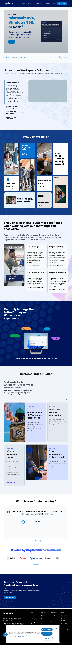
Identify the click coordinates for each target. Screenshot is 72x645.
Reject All (47, 633)
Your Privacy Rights (47, 637)
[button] (5, 634)
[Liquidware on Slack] (20, 624)
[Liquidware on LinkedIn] (9, 624)
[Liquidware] (8, 3)
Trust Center (54, 615)
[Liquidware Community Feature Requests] (23, 624)
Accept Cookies (46, 629)
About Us (43, 615)
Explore (12, 42)
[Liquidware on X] (15, 624)
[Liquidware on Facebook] (12, 624)
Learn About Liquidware (12, 278)
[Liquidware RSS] (4, 624)
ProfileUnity (34, 619)
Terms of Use (64, 624)
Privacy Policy (64, 615)
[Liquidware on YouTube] (18, 624)
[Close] (56, 628)
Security (53, 619)
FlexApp (33, 615)
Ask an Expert (10, 597)
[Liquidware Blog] (7, 624)
